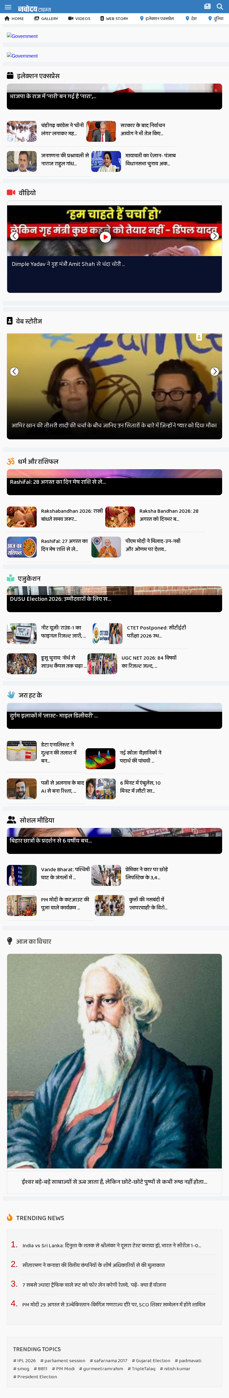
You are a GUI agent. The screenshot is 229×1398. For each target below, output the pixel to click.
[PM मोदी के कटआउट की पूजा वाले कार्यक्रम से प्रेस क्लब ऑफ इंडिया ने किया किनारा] (22, 907)
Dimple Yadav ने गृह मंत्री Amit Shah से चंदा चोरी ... (68, 264)
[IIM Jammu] (22, 55)
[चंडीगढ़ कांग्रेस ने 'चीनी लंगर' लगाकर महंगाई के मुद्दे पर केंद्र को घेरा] (22, 133)
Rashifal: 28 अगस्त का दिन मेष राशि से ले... (58, 482)
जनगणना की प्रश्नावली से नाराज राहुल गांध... (65, 160)
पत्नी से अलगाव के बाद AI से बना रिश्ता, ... (62, 787)
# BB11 (40, 1369)
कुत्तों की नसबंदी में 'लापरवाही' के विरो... (148, 904)
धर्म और (37, 462)
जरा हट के (30, 695)
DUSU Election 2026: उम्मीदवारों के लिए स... (60, 599)
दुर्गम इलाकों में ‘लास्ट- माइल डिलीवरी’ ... (54, 716)
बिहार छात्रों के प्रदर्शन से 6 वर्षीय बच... (51, 841)
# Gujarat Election (151, 1361)
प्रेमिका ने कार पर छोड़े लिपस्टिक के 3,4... (147, 874)
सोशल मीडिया (36, 820)
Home (18, 18)
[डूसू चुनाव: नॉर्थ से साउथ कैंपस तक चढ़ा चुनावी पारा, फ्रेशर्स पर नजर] (22, 665)
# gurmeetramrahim (101, 1369)
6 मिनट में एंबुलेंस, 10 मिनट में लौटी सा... (140, 787)
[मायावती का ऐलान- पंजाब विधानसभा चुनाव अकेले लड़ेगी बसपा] (106, 163)
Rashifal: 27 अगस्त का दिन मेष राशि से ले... (64, 545)
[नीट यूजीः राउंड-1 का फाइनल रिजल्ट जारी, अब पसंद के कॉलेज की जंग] (22, 635)
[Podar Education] (22, 36)
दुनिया (218, 18)
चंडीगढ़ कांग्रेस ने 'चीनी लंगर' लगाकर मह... (62, 129)
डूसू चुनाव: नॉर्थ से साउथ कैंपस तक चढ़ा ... (63, 662)
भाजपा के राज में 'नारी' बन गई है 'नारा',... (53, 97)
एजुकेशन (29, 579)
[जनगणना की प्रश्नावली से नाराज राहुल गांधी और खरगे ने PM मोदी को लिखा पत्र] (22, 163)
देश (193, 18)
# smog (21, 1369)
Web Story (117, 18)
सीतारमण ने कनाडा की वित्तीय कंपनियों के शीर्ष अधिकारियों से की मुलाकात (94, 1265)
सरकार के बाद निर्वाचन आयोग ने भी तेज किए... (142, 129)
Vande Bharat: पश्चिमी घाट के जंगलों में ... (65, 874)
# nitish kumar (175, 1369)
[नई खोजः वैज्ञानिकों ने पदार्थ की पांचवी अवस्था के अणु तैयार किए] (100, 760)
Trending (39, 1218)
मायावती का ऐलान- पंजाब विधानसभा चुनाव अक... (151, 160)
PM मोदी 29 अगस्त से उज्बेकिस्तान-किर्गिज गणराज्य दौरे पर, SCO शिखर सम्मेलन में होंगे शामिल (113, 1305)
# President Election (35, 1377)
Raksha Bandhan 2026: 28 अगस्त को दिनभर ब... (169, 515)
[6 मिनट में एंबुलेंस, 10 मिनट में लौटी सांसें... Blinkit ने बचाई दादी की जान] (101, 790)
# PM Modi (63, 1369)
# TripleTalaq (141, 1369)
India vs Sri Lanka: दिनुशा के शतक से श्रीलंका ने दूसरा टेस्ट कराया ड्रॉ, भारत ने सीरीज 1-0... (111, 1246)
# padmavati (188, 1361)
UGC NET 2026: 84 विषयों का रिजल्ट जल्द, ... (149, 662)
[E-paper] (208, 7)
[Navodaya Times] (34, 8)
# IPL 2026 (24, 1361)
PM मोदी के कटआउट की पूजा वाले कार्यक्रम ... (65, 904)
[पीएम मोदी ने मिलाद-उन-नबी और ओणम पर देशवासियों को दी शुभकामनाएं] (106, 549)
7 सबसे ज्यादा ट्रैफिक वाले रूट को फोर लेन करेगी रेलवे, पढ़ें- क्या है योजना (94, 1285)
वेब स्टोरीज (28, 321)
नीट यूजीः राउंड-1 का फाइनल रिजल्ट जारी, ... (63, 632)
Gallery (49, 18)
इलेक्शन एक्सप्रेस (160, 18)
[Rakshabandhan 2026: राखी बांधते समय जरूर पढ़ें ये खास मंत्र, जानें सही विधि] (22, 518)
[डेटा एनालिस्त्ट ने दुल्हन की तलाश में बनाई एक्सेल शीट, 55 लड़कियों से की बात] (22, 752)
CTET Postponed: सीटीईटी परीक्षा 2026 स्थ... (156, 632)
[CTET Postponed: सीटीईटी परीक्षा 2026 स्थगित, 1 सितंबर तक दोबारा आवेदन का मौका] (108, 635)
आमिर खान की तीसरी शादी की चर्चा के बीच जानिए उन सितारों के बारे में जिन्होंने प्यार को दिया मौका (114, 425)
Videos (82, 18)
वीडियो (27, 193)
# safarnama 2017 (108, 1361)
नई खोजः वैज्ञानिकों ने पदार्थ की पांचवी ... (140, 757)
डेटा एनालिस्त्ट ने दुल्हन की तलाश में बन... (58, 753)
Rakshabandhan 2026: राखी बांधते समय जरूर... (72, 515)
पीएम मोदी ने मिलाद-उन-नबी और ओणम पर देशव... (153, 545)
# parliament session (62, 1361)
